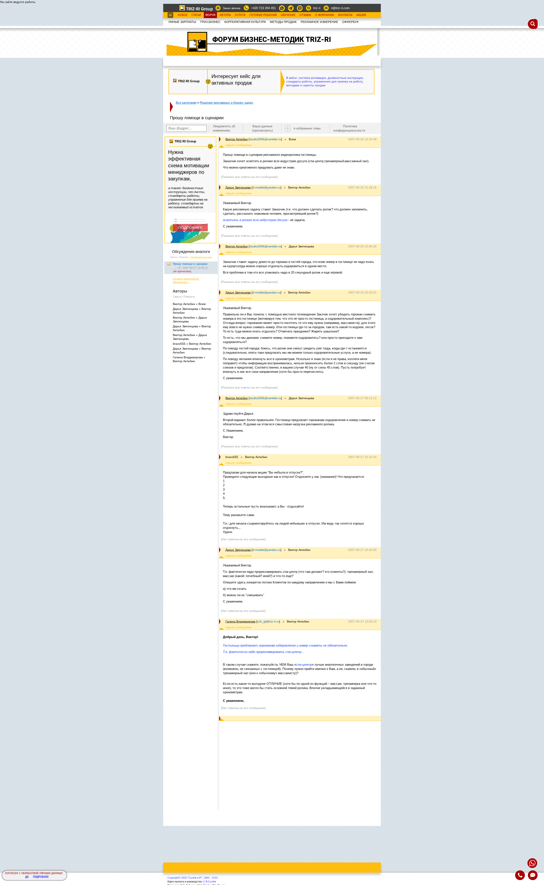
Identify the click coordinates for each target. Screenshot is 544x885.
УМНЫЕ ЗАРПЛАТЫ (182, 22)
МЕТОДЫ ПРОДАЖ (283, 22)
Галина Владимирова (240, 621)
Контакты (345, 15)
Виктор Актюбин (236, 139)
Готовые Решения (263, 15)
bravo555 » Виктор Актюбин (192, 343)
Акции (361, 15)
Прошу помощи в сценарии (190, 263)
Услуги (240, 15)
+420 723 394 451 (263, 8)
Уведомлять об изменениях (224, 128)
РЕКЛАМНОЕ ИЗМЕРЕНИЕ (319, 22)
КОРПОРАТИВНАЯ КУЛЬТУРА (245, 22)
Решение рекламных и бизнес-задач (226, 102)
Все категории (186, 102)
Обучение (288, 15)
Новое (182, 15)
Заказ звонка (231, 8)
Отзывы (305, 15)
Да (27, 877)
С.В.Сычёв (209, 881)
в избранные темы (307, 128)
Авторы (225, 15)
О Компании (324, 15)
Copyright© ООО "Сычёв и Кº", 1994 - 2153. (192, 877)
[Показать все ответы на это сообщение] (249, 177)
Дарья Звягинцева (238, 187)
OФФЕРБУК (350, 22)
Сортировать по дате (201, 257)
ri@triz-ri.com (340, 8)
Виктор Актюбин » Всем (189, 304)
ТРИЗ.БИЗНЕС (210, 22)
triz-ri (316, 8)
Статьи (196, 15)
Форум (210, 15)
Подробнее (41, 877)
